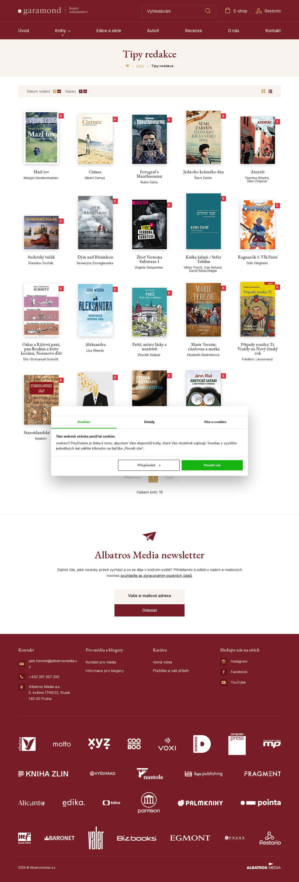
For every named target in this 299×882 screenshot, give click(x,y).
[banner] (63, 10)
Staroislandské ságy (41, 432)
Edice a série (108, 30)
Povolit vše (212, 465)
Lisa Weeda (95, 350)
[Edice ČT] (111, 803)
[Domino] (202, 744)
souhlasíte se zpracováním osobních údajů (156, 575)
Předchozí (132, 477)
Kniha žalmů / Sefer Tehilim (203, 259)
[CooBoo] (134, 744)
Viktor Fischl (193, 267)
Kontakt (273, 30)
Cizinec (95, 172)
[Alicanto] (31, 803)
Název (70, 91)
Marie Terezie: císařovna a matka (204, 346)
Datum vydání (38, 91)
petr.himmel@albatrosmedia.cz (53, 664)
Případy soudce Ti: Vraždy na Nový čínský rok (257, 348)
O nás (233, 30)
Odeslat (149, 610)
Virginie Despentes (149, 267)
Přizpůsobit (146, 465)
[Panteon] (148, 803)
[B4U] (203, 774)
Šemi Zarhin (203, 178)
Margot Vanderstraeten (40, 178)
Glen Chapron (257, 181)
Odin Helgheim (257, 263)
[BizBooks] (137, 838)
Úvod (23, 30)
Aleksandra (95, 344)
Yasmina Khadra (257, 178)
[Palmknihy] (200, 803)
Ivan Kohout (213, 267)
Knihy (61, 30)
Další (169, 477)
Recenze (193, 30)
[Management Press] (272, 744)
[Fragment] (263, 774)
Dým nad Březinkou (95, 257)
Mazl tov (41, 172)
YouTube (238, 682)
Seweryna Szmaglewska (95, 263)
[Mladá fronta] (24, 838)
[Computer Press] (237, 744)
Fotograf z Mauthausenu (149, 174)
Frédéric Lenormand (257, 359)
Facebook (239, 672)
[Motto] (62, 744)
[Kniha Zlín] (43, 774)
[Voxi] (167, 744)
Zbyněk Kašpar (148, 355)
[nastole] (150, 774)
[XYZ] (99, 744)
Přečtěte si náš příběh (171, 670)
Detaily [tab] (149, 422)
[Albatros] (27, 744)
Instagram (239, 661)
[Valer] (96, 838)
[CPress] (234, 838)
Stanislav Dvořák (40, 263)
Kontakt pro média (101, 662)
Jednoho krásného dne (203, 172)
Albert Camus (95, 178)
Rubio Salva (149, 182)
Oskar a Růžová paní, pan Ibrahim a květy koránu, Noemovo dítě (41, 348)
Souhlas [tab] (83, 422)
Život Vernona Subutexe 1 (149, 259)
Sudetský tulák (41, 257)
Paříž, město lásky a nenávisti (149, 346)
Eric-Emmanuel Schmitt (40, 359)
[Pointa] (260, 803)
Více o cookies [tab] (215, 422)
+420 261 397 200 (44, 677)
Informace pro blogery (105, 670)
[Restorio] (270, 838)
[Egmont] (190, 838)
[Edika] (73, 803)
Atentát (258, 172)
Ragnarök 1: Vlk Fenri (257, 257)
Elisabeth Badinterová (203, 355)
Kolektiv (41, 438)
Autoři (153, 30)
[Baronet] (59, 838)
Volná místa (162, 662)
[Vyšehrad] (102, 774)
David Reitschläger (203, 271)
